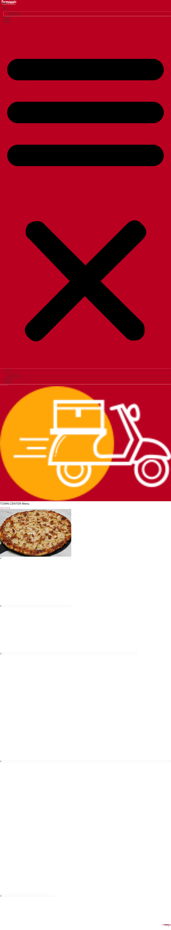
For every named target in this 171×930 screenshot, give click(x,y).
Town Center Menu (14, 15)
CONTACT (7, 19)
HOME (5, 7)
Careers (7, 22)
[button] (85, 195)
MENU (5, 9)
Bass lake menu (13, 13)
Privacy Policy (85, 927)
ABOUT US (7, 17)
